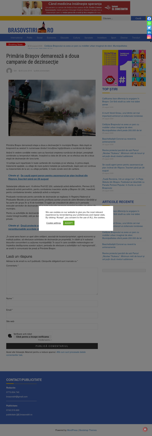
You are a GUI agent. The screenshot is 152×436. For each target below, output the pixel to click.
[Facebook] (149, 18)
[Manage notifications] (145, 429)
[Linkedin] (149, 32)
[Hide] (151, 41)
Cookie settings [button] (53, 223)
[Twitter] (149, 27)
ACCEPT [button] (69, 223)
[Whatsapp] (149, 23)
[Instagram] (149, 36)
